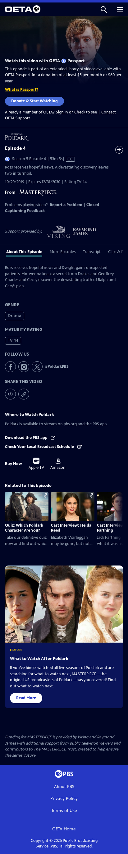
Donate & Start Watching (34, 101)
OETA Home (64, 829)
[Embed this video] (10, 394)
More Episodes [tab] (62, 251)
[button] (104, 9)
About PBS (64, 786)
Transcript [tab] (92, 251)
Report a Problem (66, 204)
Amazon (58, 464)
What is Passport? (21, 89)
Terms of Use (64, 810)
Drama (14, 315)
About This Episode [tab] (24, 251)
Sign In (62, 112)
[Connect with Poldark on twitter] (37, 366)
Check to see (85, 112)
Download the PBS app (26, 437)
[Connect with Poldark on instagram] (23, 366)
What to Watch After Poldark (39, 658)
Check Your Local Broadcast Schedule (40, 446)
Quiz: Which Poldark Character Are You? (24, 528)
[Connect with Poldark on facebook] (10, 366)
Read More (26, 697)
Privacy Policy (64, 798)
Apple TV (36, 464)
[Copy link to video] (23, 394)
